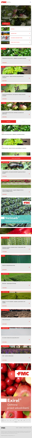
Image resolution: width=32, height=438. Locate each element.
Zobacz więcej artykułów (16, 158)
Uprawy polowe (5, 162)
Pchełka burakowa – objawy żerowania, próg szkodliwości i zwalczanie (14, 148)
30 (24, 420)
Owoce (3, 20)
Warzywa (20, 427)
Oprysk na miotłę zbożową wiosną (8, 265)
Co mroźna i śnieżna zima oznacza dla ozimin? (10, 337)
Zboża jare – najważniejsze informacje (9, 283)
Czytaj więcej (6, 23)
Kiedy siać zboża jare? (6, 319)
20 (21, 420)
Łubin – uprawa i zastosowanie (7, 355)
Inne (3, 66)
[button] (2, 6)
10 (18, 420)
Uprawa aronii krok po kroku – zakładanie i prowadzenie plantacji (15, 18)
